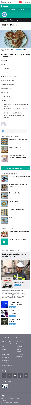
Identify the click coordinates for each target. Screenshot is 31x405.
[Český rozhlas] (6, 2)
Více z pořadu (7, 229)
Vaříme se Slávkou (7, 28)
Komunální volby (7, 344)
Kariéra (18, 349)
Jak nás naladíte (21, 341)
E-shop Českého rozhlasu (12, 250)
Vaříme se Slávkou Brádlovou (19, 231)
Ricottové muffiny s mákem (18, 139)
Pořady (12, 20)
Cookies (3, 398)
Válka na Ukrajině (7, 341)
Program (12, 9)
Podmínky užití (21, 398)
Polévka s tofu (14, 201)
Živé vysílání (5, 358)
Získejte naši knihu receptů (18, 239)
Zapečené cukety (15, 193)
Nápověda (19, 344)
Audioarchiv (20, 9)
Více (19, 20)
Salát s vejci (13, 218)
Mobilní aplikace (7, 365)
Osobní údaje (12, 398)
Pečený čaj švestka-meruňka (19, 176)
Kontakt (18, 352)
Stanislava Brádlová (19, 49)
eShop (4, 349)
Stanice (4, 346)
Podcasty (5, 363)
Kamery (28, 9)
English (3, 400)
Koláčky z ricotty (15, 147)
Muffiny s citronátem (16, 209)
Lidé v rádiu (20, 346)
